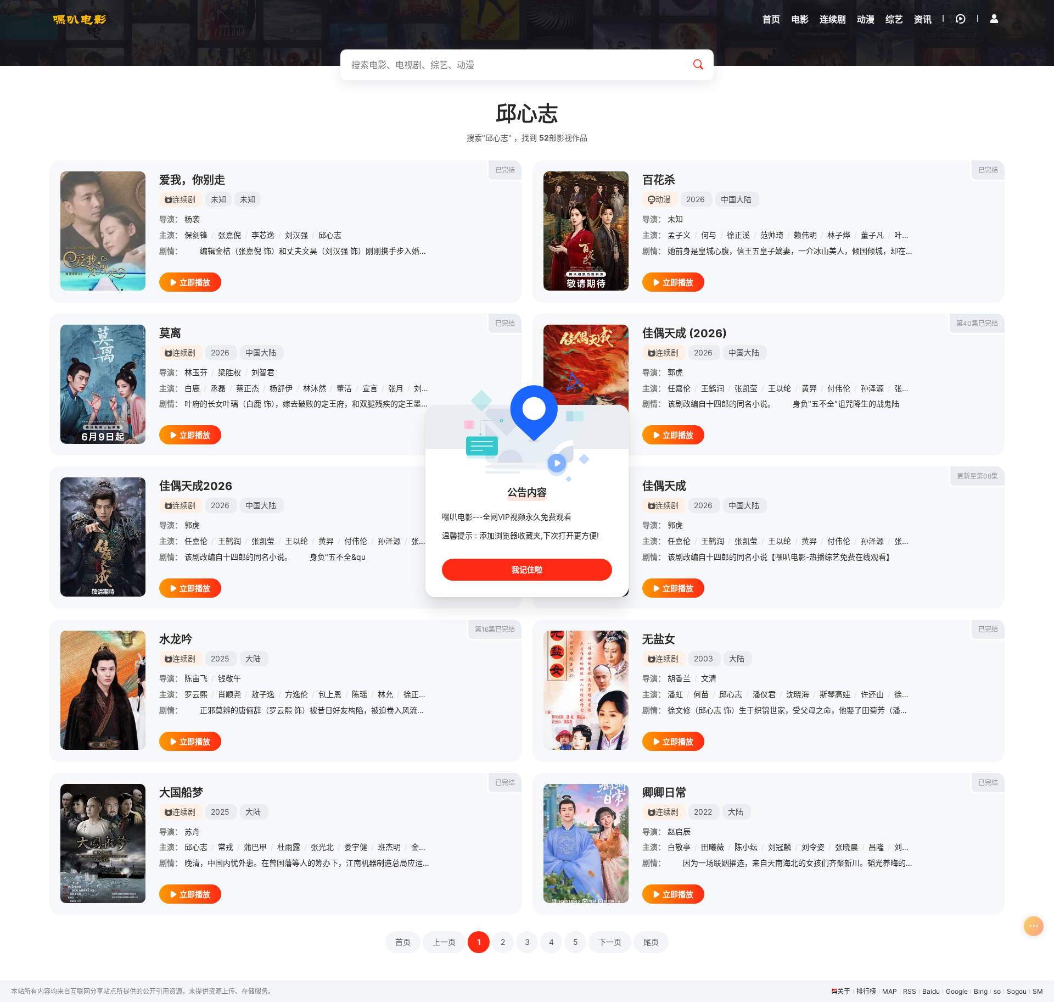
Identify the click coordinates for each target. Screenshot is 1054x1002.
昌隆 (876, 846)
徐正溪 (738, 235)
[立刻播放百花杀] (586, 231)
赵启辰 (679, 831)
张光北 (322, 846)
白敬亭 (679, 846)
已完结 (505, 170)
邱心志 (329, 235)
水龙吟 (175, 639)
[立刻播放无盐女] (586, 690)
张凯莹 (746, 388)
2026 (695, 199)
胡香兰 (679, 678)
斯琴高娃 (835, 694)
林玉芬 (196, 372)
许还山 (872, 694)
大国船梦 (181, 792)
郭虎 (675, 372)
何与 (708, 235)
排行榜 (866, 991)
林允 (385, 694)
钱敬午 (229, 678)
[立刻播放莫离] (102, 384)
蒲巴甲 (255, 846)
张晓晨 (846, 846)
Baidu (931, 991)
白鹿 (192, 388)
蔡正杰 (247, 388)
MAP (889, 991)
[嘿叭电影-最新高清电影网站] (79, 19)
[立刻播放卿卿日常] (586, 843)
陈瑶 (359, 694)
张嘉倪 (229, 235)
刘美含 (905, 846)
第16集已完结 (495, 629)
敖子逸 (262, 694)
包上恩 (329, 694)
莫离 (170, 333)
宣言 (370, 388)
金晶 (419, 846)
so (997, 991)
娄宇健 (355, 846)
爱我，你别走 (192, 180)
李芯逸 (262, 235)
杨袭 (192, 219)
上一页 (444, 942)
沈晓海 (797, 694)
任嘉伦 (679, 388)
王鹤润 (712, 388)
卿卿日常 (664, 792)
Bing (981, 991)
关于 (843, 991)
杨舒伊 (281, 388)
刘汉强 (296, 235)
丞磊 (218, 388)
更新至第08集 (977, 476)
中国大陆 (736, 199)
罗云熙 (196, 694)
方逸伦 (296, 694)
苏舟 (192, 831)
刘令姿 (813, 846)
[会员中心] (994, 18)
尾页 (651, 942)
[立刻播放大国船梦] (102, 843)
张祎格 (905, 388)
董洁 (344, 388)
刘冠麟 (779, 846)
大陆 (253, 658)
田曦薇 (712, 846)
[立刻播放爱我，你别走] (102, 231)
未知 (675, 219)
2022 (703, 811)
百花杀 (658, 180)
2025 (220, 658)
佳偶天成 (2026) (684, 333)
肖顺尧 (229, 694)
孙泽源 (872, 388)
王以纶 (779, 388)
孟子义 (679, 235)
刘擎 (421, 388)
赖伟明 (805, 235)
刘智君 (262, 372)
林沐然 (314, 388)
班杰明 (389, 846)
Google (957, 991)
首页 (403, 942)
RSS (909, 991)
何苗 (701, 694)
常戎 (225, 846)
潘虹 (675, 694)
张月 (395, 388)
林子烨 (838, 235)
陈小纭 (746, 846)
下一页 (609, 942)
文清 (708, 678)
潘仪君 (764, 694)
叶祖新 (905, 235)
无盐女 (658, 639)
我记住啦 (527, 569)
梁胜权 (229, 372)
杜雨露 (288, 846)
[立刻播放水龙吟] (102, 690)
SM (1038, 991)
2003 (703, 658)
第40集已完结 (977, 323)
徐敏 (902, 694)
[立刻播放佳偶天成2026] (102, 537)
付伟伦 (838, 388)
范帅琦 (771, 235)
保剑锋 (196, 235)
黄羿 (809, 388)
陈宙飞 (196, 678)
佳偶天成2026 (195, 486)
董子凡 (872, 235)
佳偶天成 (664, 486)
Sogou (1017, 991)
